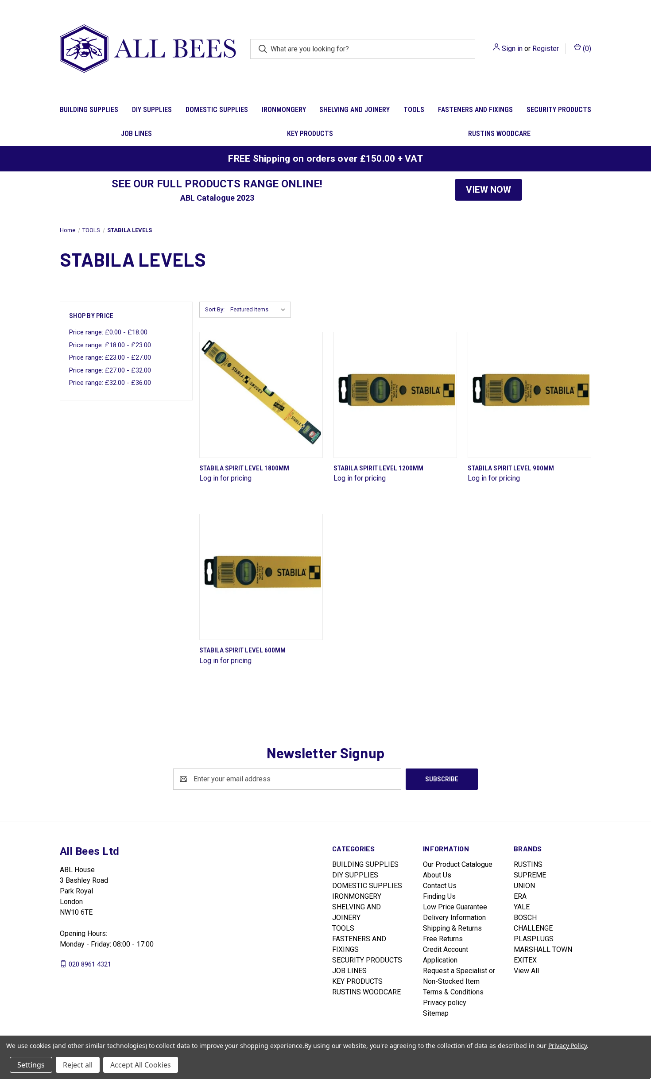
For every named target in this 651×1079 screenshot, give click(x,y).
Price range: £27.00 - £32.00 (110, 370)
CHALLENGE (533, 928)
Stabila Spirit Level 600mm (242, 650)
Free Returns (443, 939)
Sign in (512, 48)
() (586, 48)
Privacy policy (444, 1002)
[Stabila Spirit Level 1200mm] (395, 395)
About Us (437, 875)
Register (545, 48)
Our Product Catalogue (457, 864)
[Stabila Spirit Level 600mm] (261, 577)
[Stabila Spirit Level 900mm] (529, 395)
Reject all (78, 1065)
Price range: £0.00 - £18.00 (108, 332)
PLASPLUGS (534, 939)
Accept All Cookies (140, 1065)
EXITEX (525, 960)
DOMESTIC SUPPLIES (217, 109)
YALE (522, 907)
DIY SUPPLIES (152, 109)
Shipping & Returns (452, 928)
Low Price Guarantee (455, 907)
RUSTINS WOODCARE (499, 133)
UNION (524, 885)
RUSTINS (528, 864)
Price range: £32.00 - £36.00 (110, 383)
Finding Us (439, 896)
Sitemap (436, 1013)
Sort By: (215, 309)
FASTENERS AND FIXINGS (475, 109)
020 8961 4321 (90, 964)
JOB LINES (136, 133)
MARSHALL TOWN (543, 949)
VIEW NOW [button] (488, 189)
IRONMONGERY (284, 109)
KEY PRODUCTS (310, 133)
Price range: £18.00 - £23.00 (110, 345)
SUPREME (530, 875)
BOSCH (525, 917)
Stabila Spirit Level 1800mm (244, 468)
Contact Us (440, 885)
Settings (31, 1065)
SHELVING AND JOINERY (354, 109)
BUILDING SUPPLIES (89, 109)
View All (526, 970)
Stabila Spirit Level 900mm (511, 468)
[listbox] (260, 309)
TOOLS (413, 109)
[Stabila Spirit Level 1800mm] (261, 395)
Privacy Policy (567, 1045)
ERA (520, 896)
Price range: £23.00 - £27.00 (110, 357)
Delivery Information (454, 917)
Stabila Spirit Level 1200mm (378, 468)
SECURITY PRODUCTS (559, 109)
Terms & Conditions (453, 992)
